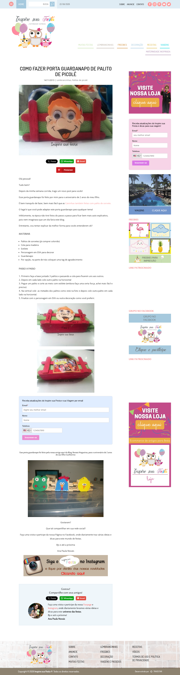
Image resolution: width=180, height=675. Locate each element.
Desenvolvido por (148, 671)
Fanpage (87, 604)
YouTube (164, 4)
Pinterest (159, 4)
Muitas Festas (85, 44)
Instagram (154, 4)
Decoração (137, 44)
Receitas (151, 44)
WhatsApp (68, 161)
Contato (140, 4)
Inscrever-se (31, 437)
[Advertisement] (120, 25)
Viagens (165, 44)
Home (21, 4)
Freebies (122, 44)
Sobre (122, 4)
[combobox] (27, 430)
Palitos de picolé (79, 80)
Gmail (82, 161)
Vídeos (136, 651)
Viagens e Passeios (110, 661)
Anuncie (130, 4)
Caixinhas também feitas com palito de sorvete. (88, 203)
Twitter (169, 4)
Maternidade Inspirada (158, 51)
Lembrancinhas (105, 44)
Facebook (150, 4)
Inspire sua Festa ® (33, 30)
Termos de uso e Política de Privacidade (146, 658)
